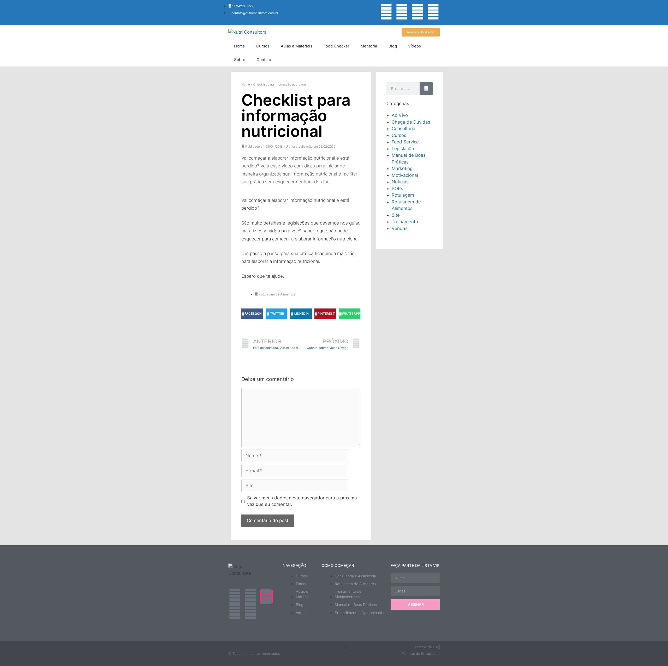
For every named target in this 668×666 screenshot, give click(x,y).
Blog (393, 46)
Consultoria (403, 128)
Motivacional (405, 175)
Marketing (402, 168)
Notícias (400, 181)
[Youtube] (401, 11)
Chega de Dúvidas (411, 122)
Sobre (239, 59)
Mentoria (369, 46)
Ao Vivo (400, 115)
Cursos (263, 46)
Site (396, 215)
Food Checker (336, 46)
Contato (264, 59)
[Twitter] (433, 11)
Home (239, 46)
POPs (397, 188)
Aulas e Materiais (296, 46)
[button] (252, 313)
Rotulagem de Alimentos (277, 294)
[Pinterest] (250, 611)
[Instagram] (386, 11)
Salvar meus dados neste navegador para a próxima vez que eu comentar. (302, 501)
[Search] (426, 88)
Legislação (403, 148)
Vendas (400, 228)
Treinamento (405, 221)
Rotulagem (403, 195)
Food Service (405, 141)
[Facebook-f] (417, 11)
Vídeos (414, 46)
